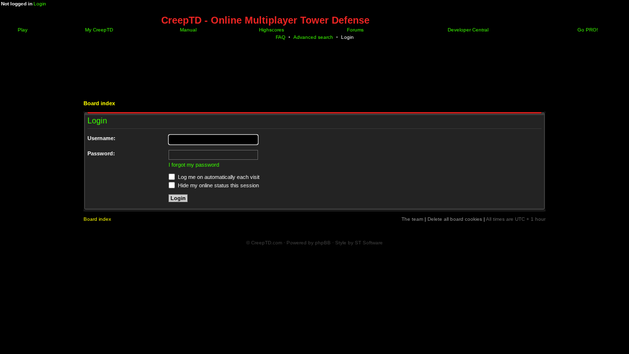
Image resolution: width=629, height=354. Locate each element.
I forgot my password (194, 165)
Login (39, 3)
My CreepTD (98, 29)
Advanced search (313, 37)
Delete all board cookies (455, 219)
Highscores (270, 29)
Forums (354, 29)
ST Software (369, 242)
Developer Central (467, 29)
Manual (187, 29)
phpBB (323, 242)
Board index (99, 103)
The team (412, 219)
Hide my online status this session (217, 185)
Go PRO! (587, 29)
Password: (101, 153)
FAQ (281, 37)
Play (22, 29)
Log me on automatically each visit (217, 177)
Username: (101, 138)
